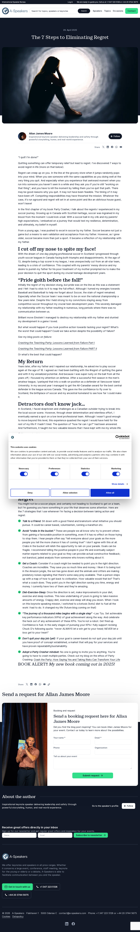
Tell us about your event (65, 756)
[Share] (49, 684)
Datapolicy (18, 916)
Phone (56, 748)
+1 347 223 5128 (113, 2)
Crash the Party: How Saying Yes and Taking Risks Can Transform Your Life (77, 659)
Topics (107, 11)
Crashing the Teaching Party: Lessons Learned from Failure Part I (56, 342)
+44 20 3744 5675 (130, 2)
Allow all (110, 493)
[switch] (55, 474)
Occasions (118, 11)
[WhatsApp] (116, 147)
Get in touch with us (18, 886)
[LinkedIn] (108, 147)
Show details (118, 484)
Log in (70, 2)
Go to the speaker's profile (105, 806)
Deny (30, 493)
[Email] (121, 147)
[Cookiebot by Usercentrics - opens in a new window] (117, 437)
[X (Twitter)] (103, 147)
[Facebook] (112, 147)
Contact (132, 11)
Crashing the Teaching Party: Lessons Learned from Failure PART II (57, 348)
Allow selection (70, 493)
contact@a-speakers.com (72, 913)
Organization (101, 748)
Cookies (6, 916)
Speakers (97, 11)
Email (98, 738)
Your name (59, 738)
